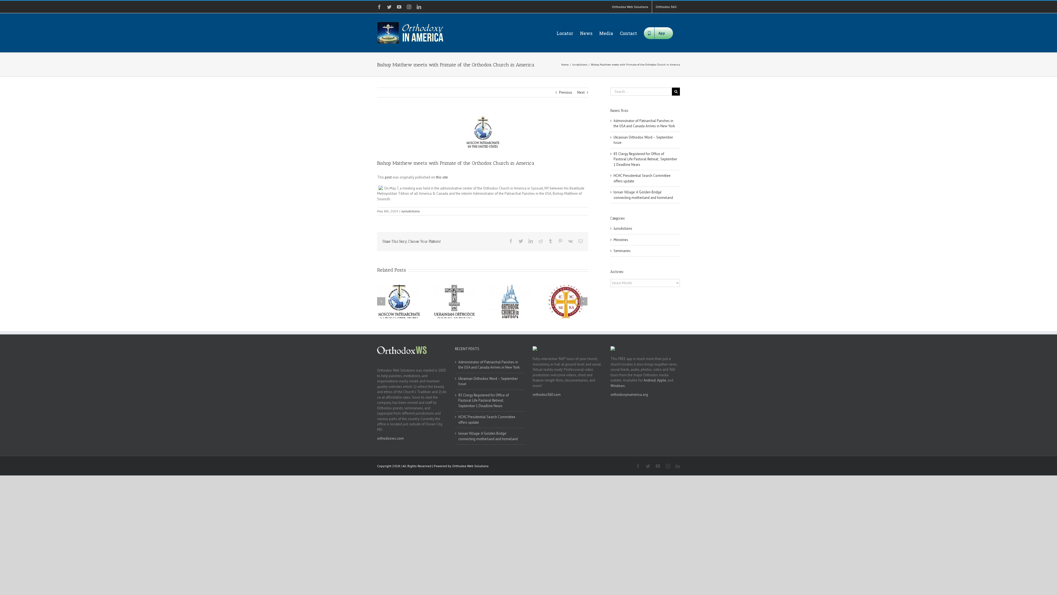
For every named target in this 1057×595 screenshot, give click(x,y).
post (388, 177)
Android (650, 380)
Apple (661, 380)
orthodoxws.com (390, 438)
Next (581, 92)
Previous (565, 92)
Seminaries (622, 250)
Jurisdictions (411, 211)
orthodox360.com (547, 394)
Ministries (621, 239)
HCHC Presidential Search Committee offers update (486, 420)
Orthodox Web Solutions (470, 466)
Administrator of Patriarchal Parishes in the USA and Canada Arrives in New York (489, 365)
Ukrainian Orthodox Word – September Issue (488, 381)
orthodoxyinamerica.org (629, 394)
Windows (618, 385)
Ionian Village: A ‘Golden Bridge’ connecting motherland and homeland (488, 436)
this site (442, 177)
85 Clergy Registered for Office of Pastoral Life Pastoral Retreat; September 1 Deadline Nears (645, 159)
